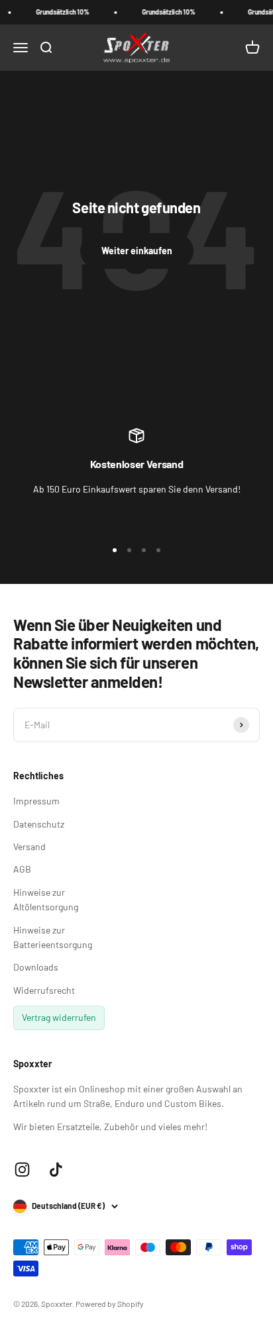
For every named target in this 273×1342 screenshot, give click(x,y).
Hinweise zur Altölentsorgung (45, 899)
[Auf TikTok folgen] (56, 1169)
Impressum (36, 800)
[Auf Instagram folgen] (22, 1169)
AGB (22, 869)
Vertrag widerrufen (59, 1017)
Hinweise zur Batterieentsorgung (52, 937)
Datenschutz (38, 824)
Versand (29, 846)
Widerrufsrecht (44, 990)
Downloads (35, 967)
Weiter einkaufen (136, 250)
